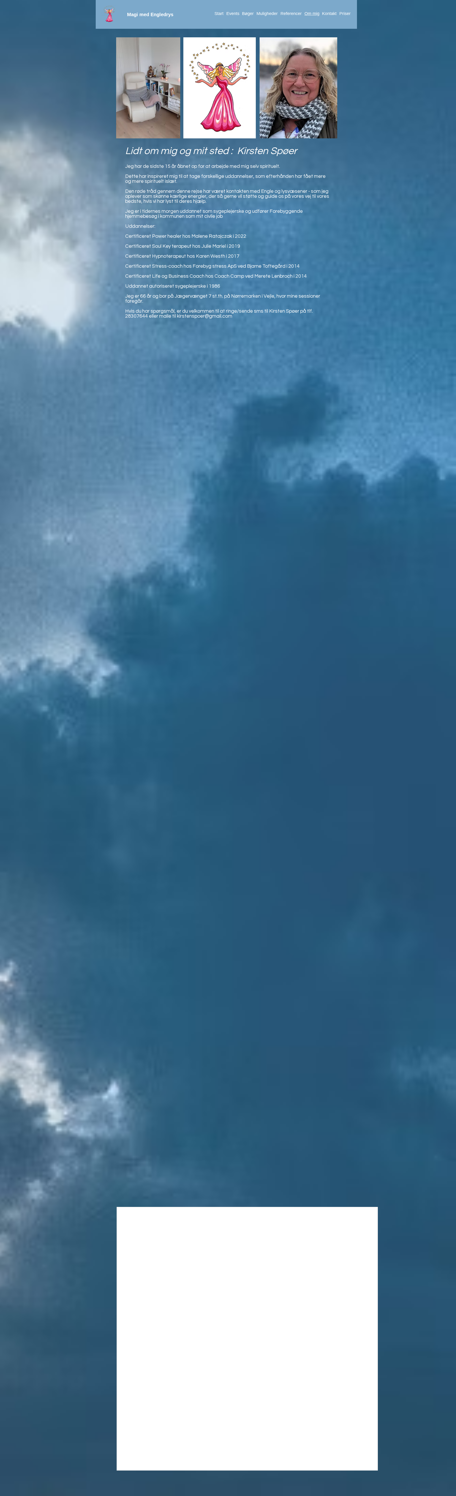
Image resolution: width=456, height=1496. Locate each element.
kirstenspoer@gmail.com (204, 316)
